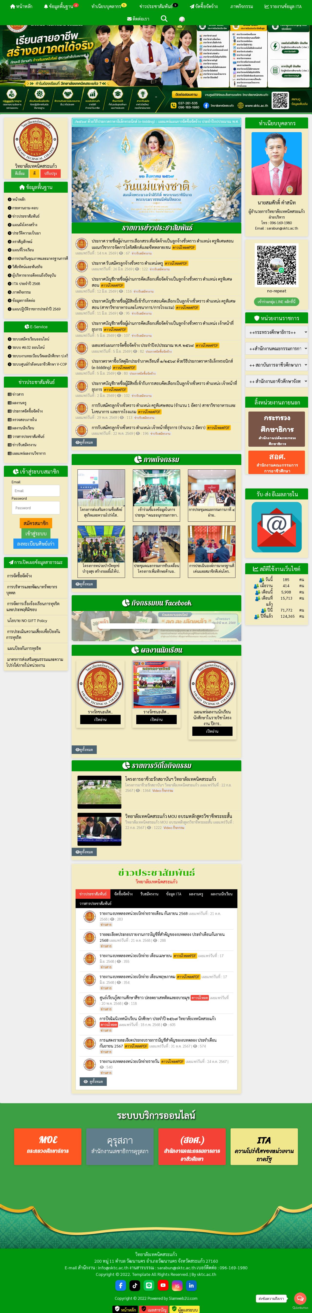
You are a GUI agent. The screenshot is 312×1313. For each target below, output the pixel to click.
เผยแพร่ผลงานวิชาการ (28, 453)
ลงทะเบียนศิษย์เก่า (35, 543)
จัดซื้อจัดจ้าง (206, 6)
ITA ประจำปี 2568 (25, 283)
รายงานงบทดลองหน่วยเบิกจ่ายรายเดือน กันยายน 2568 (144, 913)
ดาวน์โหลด (200, 997)
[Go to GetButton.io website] (300, 1308)
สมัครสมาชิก (36, 523)
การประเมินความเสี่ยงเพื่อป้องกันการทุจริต (33, 634)
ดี (34, 173)
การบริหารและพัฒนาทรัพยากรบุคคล (31, 589)
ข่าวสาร (17, 394)
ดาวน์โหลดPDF (184, 247)
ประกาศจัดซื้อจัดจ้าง (27, 411)
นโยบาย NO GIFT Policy (26, 620)
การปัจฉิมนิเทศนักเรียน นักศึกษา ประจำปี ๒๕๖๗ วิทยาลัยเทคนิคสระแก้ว (158, 1018)
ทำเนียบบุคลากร (107, 6)
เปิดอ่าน (100, 719)
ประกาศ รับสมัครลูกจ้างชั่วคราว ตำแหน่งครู (127, 263)
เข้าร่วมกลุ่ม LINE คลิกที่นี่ (276, 301)
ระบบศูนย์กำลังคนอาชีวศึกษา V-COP (39, 364)
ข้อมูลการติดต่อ (23, 300)
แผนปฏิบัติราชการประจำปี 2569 (35, 309)
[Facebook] (120, 1285)
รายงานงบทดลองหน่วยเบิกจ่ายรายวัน (129, 1061)
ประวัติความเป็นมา (26, 233)
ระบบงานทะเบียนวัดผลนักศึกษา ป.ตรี (39, 355)
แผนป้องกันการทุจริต (23, 648)
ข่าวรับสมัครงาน (23, 444)
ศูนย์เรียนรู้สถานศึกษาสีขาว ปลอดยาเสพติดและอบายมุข (145, 997)
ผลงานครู (18, 402)
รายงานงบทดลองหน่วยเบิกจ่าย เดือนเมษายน (136, 955)
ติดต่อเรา (140, 18)
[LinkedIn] (191, 1285)
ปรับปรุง (50, 173)
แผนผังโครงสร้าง (24, 224)
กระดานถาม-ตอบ (24, 207)
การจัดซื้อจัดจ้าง (19, 575)
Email (16, 481)
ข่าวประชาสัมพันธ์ (157, 6)
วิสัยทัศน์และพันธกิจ (26, 266)
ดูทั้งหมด (86, 442)
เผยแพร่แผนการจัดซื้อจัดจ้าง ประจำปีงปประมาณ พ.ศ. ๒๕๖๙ (184, 121)
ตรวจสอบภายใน (24, 419)
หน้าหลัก (23, 6)
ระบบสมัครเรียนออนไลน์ (30, 339)
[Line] (149, 1285)
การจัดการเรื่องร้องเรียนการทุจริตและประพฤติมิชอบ (32, 606)
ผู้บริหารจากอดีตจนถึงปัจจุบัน (33, 275)
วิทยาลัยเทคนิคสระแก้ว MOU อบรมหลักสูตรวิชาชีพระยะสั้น (178, 816)
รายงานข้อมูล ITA (285, 6)
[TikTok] (134, 1285)
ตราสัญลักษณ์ (21, 241)
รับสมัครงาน (149, 893)
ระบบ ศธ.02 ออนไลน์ (28, 347)
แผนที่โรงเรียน (22, 249)
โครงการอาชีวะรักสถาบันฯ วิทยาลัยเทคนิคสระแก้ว (170, 779)
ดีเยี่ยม (20, 173)
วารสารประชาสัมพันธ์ (27, 436)
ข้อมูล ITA (173, 893)
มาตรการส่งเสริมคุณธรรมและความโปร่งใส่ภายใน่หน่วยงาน (34, 662)
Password (19, 498)
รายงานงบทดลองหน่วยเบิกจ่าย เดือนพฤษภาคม (137, 976)
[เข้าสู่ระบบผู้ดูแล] (182, 18)
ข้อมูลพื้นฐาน (62, 6)
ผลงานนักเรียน (22, 427)
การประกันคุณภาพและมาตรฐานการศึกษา (39, 258)
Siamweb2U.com (183, 1298)
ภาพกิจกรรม (241, 6)
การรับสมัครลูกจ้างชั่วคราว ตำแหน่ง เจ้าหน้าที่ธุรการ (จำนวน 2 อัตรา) (148, 427)
